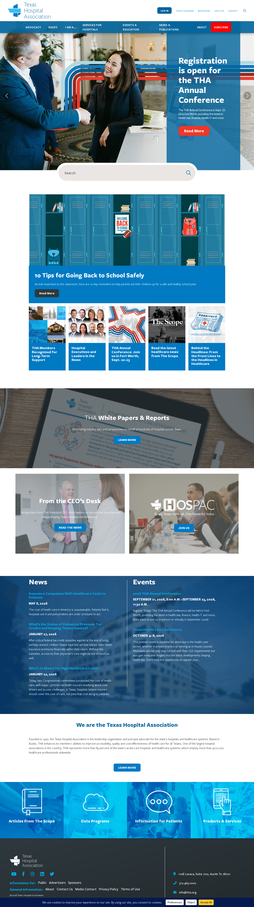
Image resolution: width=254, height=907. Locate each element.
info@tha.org (187, 892)
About (49, 889)
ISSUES (52, 27)
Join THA (219, 10)
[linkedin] (42, 874)
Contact (233, 10)
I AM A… (70, 27)
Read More (46, 293)
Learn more (127, 768)
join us (184, 528)
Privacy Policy (108, 889)
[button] (7, 96)
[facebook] (23, 874)
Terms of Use (130, 889)
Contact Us (65, 889)
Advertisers (57, 883)
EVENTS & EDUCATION (131, 27)
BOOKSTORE (204, 10)
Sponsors (74, 883)
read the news (70, 527)
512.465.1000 (187, 883)
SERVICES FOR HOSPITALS (92, 27)
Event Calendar (185, 10)
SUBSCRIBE (221, 27)
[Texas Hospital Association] (30, 10)
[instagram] (32, 874)
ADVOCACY (33, 27)
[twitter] (52, 874)
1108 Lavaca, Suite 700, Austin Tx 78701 (204, 874)
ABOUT (202, 27)
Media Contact (86, 889)
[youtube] (13, 874)
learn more (127, 440)
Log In (164, 10)
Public (42, 883)
